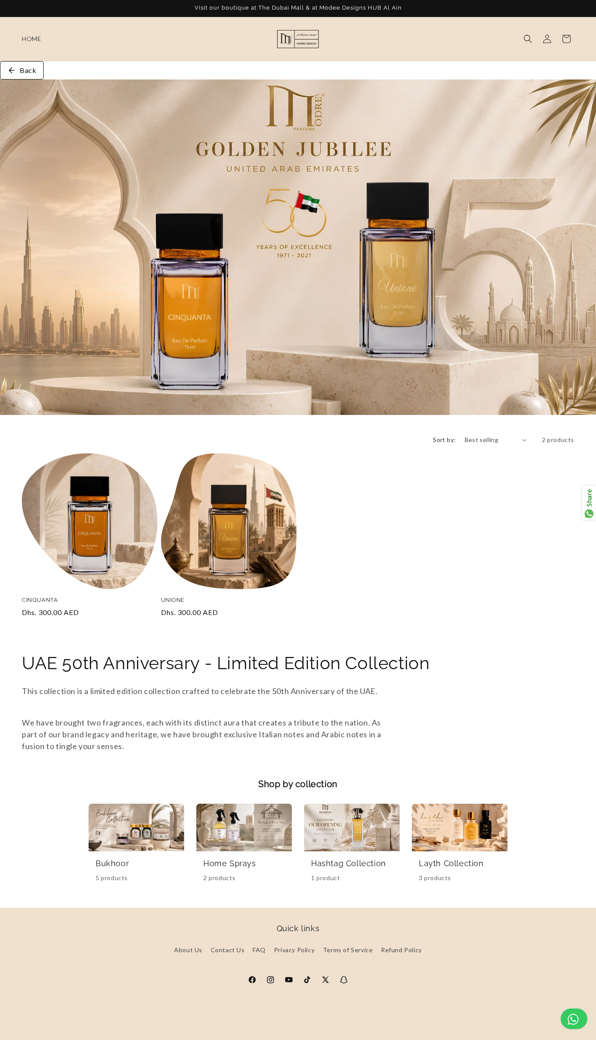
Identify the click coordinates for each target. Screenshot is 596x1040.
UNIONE (173, 600)
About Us (188, 950)
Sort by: (444, 439)
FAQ (259, 950)
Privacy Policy (294, 950)
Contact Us (228, 950)
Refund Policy (401, 950)
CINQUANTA (40, 600)
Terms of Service (348, 950)
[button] (528, 38)
